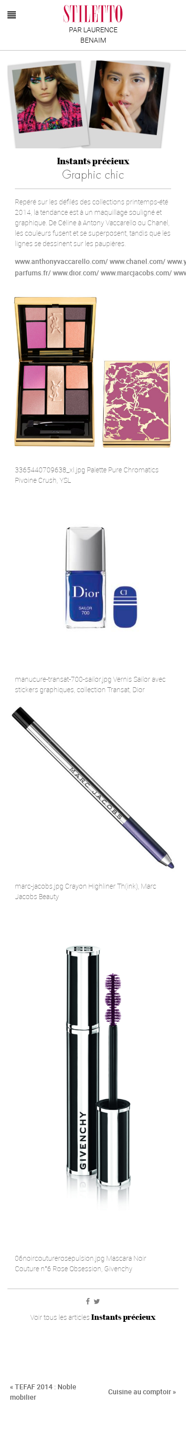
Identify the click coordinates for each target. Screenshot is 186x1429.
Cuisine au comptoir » (142, 1391)
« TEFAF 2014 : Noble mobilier (43, 1392)
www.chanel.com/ (138, 261)
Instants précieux (93, 161)
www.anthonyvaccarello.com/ (61, 261)
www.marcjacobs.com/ (136, 272)
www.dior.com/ (76, 272)
